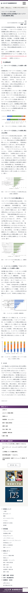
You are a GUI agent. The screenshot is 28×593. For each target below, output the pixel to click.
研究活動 (5, 528)
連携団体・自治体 (7, 580)
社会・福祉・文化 (6, 429)
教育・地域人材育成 (7, 422)
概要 (4, 516)
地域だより (5, 416)
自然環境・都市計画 (7, 432)
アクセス (5, 520)
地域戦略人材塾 (7, 533)
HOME (2, 7)
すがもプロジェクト (8, 535)
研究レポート (9, 7)
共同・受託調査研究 (8, 577)
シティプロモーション (8, 538)
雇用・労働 (5, 435)
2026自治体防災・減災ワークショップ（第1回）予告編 (14, 459)
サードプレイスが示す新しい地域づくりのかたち (14, 443)
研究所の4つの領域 (7, 523)
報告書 (4, 525)
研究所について (7, 509)
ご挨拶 (4, 511)
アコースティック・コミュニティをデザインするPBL (14, 447)
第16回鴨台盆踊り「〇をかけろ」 (10, 454)
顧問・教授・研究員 (8, 575)
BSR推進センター (7, 542)
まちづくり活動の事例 (7, 413)
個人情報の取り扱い (8, 585)
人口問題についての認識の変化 (9, 451)
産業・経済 (5, 426)
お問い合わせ (6, 583)
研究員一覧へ (14, 465)
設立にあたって (7, 513)
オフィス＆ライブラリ (8, 518)
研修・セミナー (7, 547)
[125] (14, 501)
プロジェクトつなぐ (8, 531)
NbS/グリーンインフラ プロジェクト (12, 540)
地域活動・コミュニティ (8, 419)
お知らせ (4, 409)
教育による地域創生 (8, 545)
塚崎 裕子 (24, 24)
